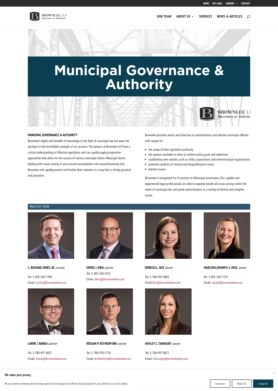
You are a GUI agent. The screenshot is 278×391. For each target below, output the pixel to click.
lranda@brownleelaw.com (51, 358)
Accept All (263, 383)
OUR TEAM (164, 17)
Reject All (241, 383)
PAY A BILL (217, 3)
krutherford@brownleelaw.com (113, 358)
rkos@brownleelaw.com (166, 282)
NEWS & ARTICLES (230, 17)
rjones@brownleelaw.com (51, 282)
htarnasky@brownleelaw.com (170, 358)
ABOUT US (183, 17)
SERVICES (205, 17)
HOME (206, 3)
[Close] (274, 372)
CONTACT (245, 3)
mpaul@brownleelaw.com (227, 282)
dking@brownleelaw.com (109, 279)
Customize (220, 383)
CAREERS (230, 3)
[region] (139, 380)
